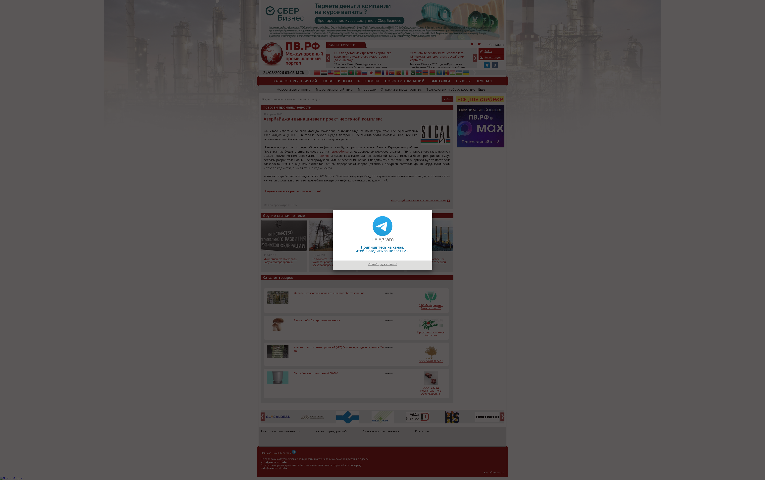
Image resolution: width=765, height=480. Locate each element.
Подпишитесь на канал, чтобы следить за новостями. (382, 249)
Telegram (382, 239)
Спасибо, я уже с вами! (382, 264)
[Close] (432, 210)
